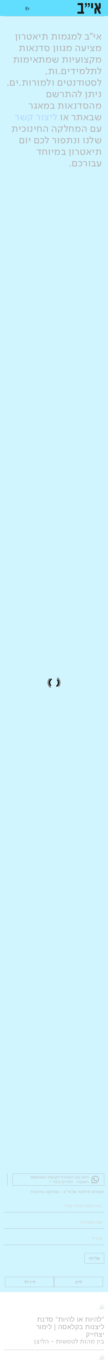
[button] (12, 8)
